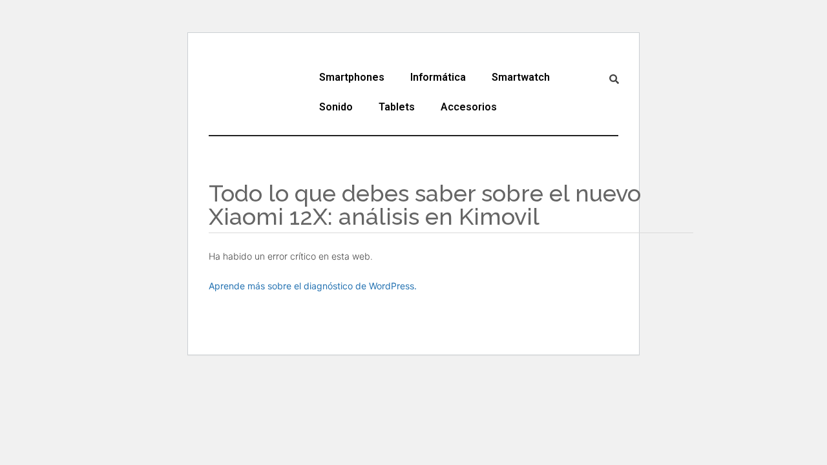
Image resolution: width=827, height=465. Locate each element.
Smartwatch (521, 77)
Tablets (397, 107)
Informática (438, 77)
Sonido (336, 107)
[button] (355, 77)
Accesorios (469, 107)
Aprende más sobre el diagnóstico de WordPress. (313, 285)
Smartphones (351, 77)
